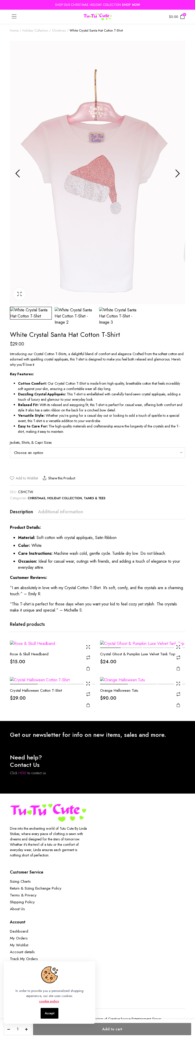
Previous (17, 173)
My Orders (19, 938)
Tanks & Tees (95, 498)
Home (14, 30)
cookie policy (49, 1001)
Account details (22, 952)
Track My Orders (24, 959)
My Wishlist (19, 945)
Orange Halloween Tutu (119, 690)
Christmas (59, 30)
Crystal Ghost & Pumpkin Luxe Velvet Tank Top (137, 654)
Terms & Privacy (23, 895)
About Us (17, 909)
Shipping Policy (22, 902)
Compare (88, 657)
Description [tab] (21, 511)
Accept (49, 1013)
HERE (22, 772)
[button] (19, 294)
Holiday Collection (35, 30)
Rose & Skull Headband (29, 654)
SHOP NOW (131, 5)
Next (177, 173)
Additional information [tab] (60, 511)
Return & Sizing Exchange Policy (35, 888)
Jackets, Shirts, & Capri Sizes (31, 442)
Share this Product (61, 478)
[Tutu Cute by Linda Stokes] (97, 16)
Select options (88, 668)
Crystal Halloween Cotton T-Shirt (36, 690)
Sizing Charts (20, 881)
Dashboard (19, 931)
